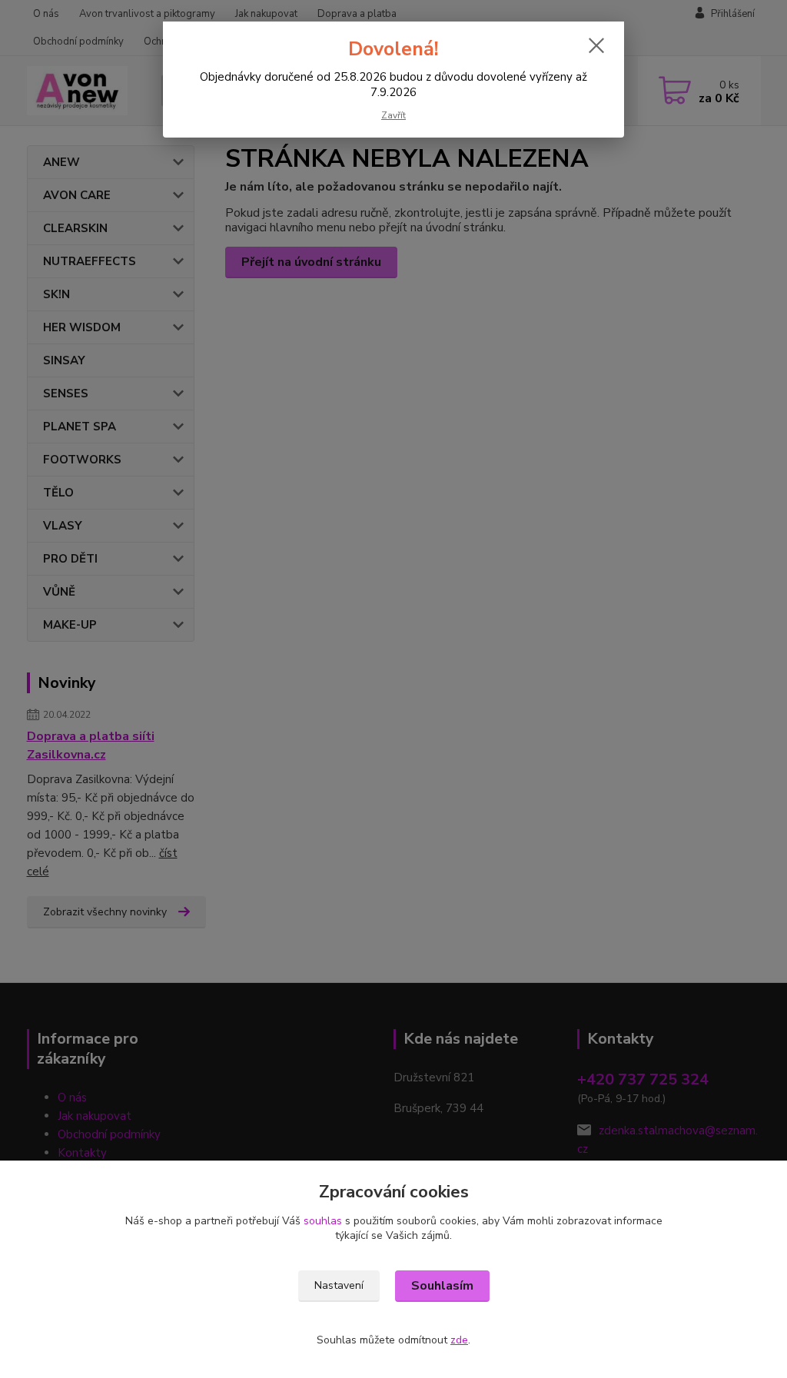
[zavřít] (596, 45)
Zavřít (393, 115)
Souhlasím (442, 1285)
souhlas (323, 1221)
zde (459, 1340)
